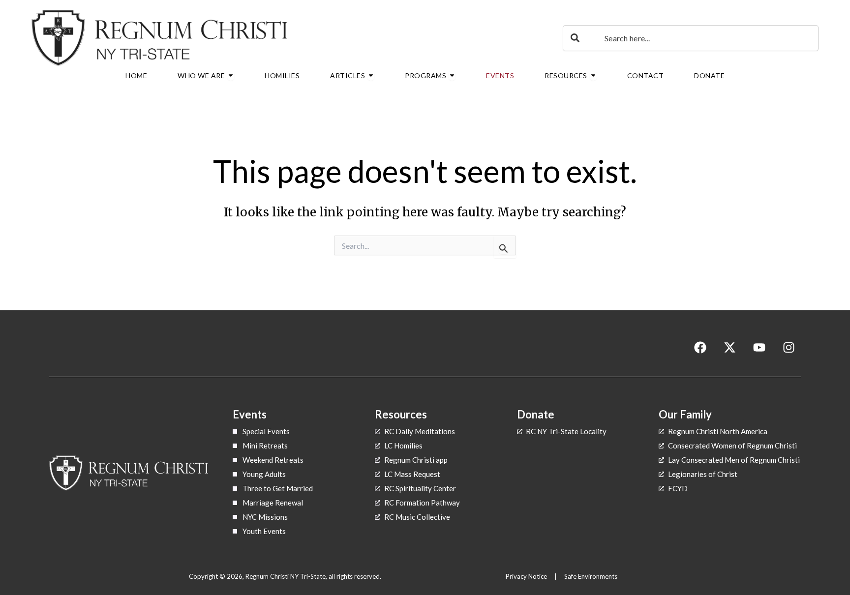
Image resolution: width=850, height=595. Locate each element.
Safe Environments (591, 576)
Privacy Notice (527, 576)
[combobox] (691, 38)
